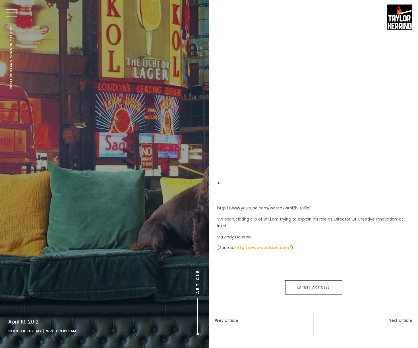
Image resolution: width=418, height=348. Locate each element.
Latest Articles (313, 287)
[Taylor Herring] (399, 17)
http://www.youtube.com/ (263, 247)
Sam (72, 331)
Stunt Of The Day (25, 331)
